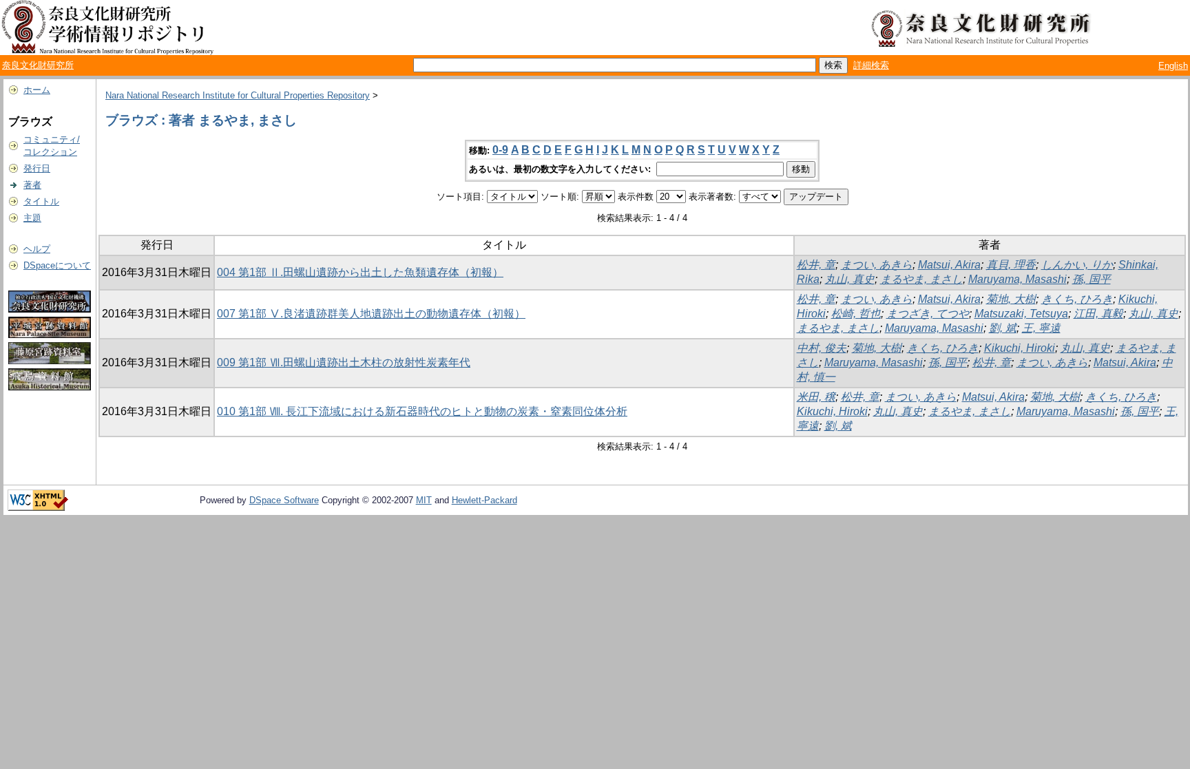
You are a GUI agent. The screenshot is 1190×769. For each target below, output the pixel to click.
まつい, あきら (876, 265)
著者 (32, 185)
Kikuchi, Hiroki (1019, 348)
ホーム (36, 90)
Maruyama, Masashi (1017, 279)
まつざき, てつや (927, 313)
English (1173, 66)
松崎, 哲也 (856, 313)
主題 (32, 218)
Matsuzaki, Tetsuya (1021, 313)
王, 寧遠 (1041, 328)
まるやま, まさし (921, 279)
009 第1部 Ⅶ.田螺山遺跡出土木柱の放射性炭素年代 (343, 362)
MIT (424, 500)
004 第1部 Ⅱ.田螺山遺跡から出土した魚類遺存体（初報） (360, 272)
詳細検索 (871, 65)
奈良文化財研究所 (38, 65)
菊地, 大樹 (1011, 299)
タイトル (41, 201)
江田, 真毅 (1098, 313)
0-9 (500, 150)
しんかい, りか (1077, 265)
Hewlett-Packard (484, 500)
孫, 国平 (1091, 279)
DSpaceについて (57, 265)
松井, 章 (816, 265)
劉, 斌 (1002, 328)
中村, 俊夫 (821, 348)
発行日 (36, 168)
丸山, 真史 (850, 279)
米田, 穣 (816, 397)
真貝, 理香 (1011, 265)
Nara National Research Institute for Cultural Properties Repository (237, 95)
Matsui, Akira (949, 265)
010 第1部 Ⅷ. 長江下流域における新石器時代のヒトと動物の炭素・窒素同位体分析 (422, 411)
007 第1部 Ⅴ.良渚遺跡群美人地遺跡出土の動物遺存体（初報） (371, 313)
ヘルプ (36, 249)
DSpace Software (284, 500)
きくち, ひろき (1077, 299)
